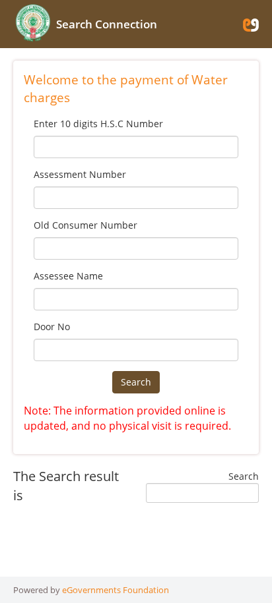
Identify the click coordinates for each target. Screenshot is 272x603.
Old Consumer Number (85, 225)
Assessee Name (68, 276)
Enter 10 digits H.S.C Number (98, 123)
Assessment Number (80, 174)
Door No (52, 326)
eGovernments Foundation (115, 590)
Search (136, 382)
